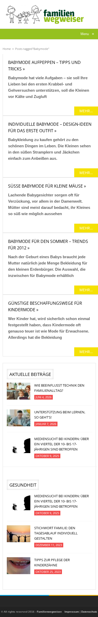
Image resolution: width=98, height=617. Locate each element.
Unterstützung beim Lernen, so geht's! (59, 415)
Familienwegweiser (49, 611)
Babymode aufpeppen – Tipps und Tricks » (44, 65)
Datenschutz (89, 611)
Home (7, 49)
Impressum (72, 611)
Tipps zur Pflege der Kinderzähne (52, 562)
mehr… (86, 110)
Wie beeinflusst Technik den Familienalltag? (59, 388)
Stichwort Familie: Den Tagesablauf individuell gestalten (56, 533)
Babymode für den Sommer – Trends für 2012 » (48, 244)
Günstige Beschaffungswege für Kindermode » (45, 306)
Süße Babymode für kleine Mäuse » (47, 186)
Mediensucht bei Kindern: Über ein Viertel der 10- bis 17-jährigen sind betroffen (61, 444)
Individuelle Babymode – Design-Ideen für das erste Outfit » (49, 127)
